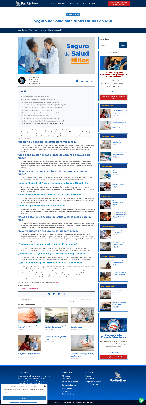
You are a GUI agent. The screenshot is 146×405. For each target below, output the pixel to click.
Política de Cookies (14, 402)
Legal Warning (34, 402)
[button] (45, 386)
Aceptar (24, 398)
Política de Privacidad (25, 402)
